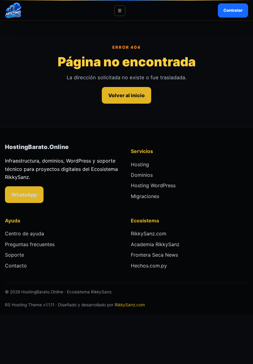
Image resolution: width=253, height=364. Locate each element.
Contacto (16, 266)
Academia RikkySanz (155, 244)
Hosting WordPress (153, 185)
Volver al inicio (126, 95)
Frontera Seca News (154, 255)
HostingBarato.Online (36, 147)
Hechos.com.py (149, 266)
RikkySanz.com (148, 233)
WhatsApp (24, 195)
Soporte (14, 255)
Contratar (233, 10)
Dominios (142, 175)
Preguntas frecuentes (30, 244)
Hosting (140, 164)
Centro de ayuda (24, 233)
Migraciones (145, 196)
